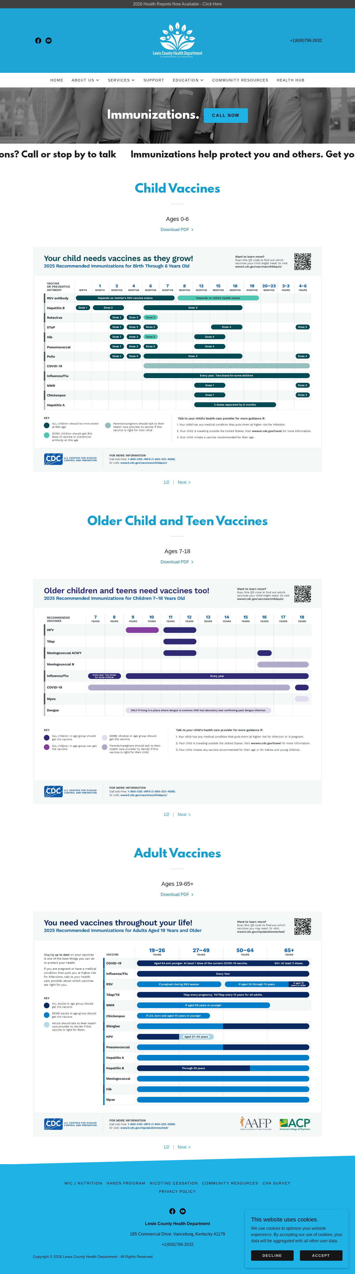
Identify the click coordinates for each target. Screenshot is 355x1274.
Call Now (225, 115)
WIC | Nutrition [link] (83, 1183)
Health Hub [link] (291, 80)
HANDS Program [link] (126, 1183)
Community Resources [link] (240, 80)
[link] (38, 40)
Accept (321, 1255)
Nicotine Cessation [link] (174, 1183)
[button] (86, 80)
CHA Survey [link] (276, 1183)
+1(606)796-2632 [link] (306, 40)
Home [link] (56, 80)
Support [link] (154, 80)
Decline (272, 1255)
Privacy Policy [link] (177, 1191)
